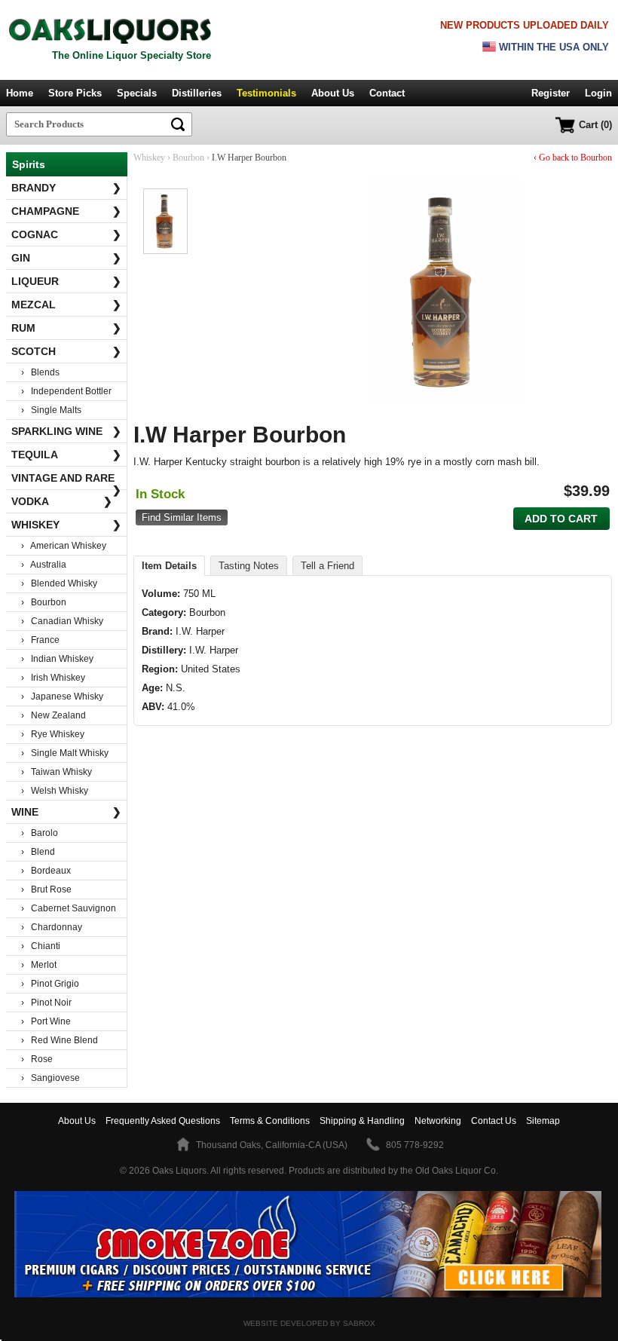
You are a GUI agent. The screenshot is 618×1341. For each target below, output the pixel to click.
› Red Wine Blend (59, 1040)
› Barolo (39, 833)
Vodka (61, 501)
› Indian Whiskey (57, 659)
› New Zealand (53, 715)
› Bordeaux (46, 870)
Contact (387, 93)
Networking (438, 1121)
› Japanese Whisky (62, 696)
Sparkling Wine (66, 431)
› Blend (38, 852)
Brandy (66, 188)
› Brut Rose (46, 889)
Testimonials (266, 93)
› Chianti (40, 946)
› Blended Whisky (59, 583)
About (77, 1121)
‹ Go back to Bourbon (573, 157)
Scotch (66, 351)
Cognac (66, 234)
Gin (66, 258)
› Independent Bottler (66, 391)
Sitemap (543, 1121)
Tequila (66, 455)
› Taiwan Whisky (56, 772)
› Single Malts (51, 410)
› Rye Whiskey (52, 734)
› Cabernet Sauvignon (68, 908)
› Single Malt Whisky (65, 753)
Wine (66, 812)
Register (550, 93)
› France (40, 640)
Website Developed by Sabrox (309, 1323)
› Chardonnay (51, 927)
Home (19, 93)
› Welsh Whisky (54, 790)
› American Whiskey (63, 545)
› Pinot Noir (46, 1002)
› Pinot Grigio (50, 983)
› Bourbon (43, 602)
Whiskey (66, 525)
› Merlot (39, 965)
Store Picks (75, 93)
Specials (137, 93)
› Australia (43, 564)
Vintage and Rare (66, 481)
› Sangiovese (50, 1078)
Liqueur (66, 281)
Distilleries (197, 93)
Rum (66, 328)
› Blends (40, 372)
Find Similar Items (182, 517)
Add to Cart (561, 519)
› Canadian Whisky (62, 621)
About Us (332, 93)
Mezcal (66, 305)
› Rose (37, 1059)
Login (598, 93)
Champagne (66, 211)
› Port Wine (46, 1021)
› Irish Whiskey (53, 677)
